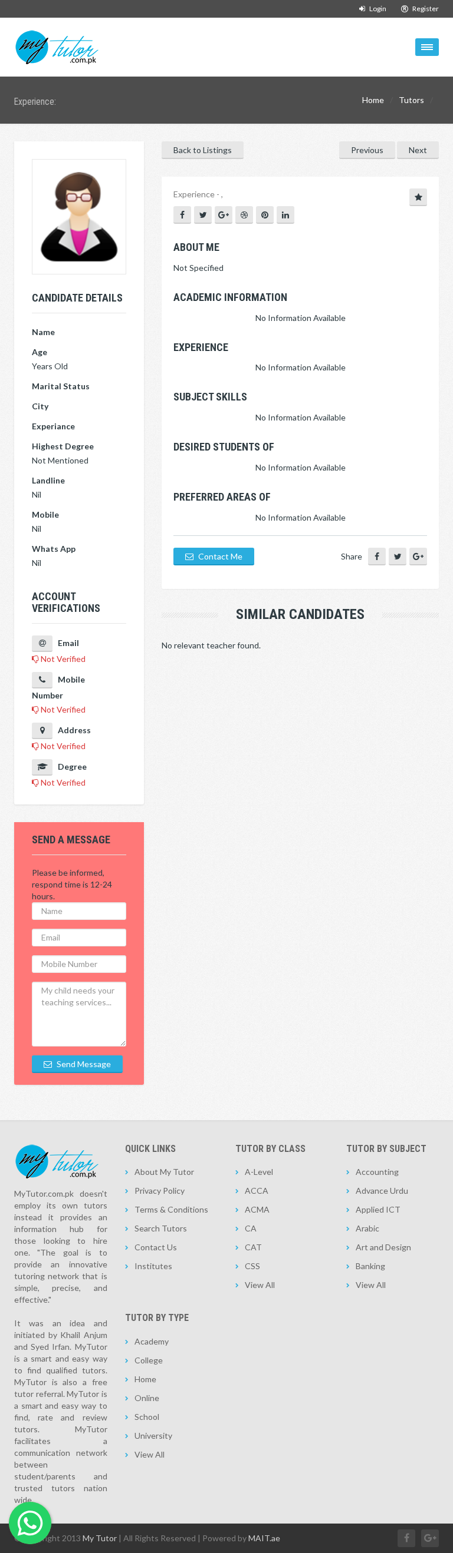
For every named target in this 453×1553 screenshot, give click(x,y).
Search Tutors (160, 1228)
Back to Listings (202, 150)
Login (377, 8)
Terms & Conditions (171, 1209)
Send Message (83, 1064)
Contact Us (155, 1247)
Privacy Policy (159, 1191)
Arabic (367, 1228)
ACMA (257, 1209)
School (146, 1417)
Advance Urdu (382, 1191)
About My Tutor (164, 1172)
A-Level (259, 1172)
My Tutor (100, 1538)
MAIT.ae (264, 1538)
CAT (253, 1247)
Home (373, 100)
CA (251, 1228)
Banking (370, 1266)
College (148, 1360)
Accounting (377, 1172)
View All (260, 1285)
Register (425, 8)
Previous (367, 150)
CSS (252, 1266)
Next (418, 150)
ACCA (256, 1191)
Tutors (411, 100)
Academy (151, 1341)
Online (146, 1398)
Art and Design (383, 1247)
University (153, 1436)
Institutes (153, 1266)
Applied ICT (378, 1209)
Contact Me (219, 556)
